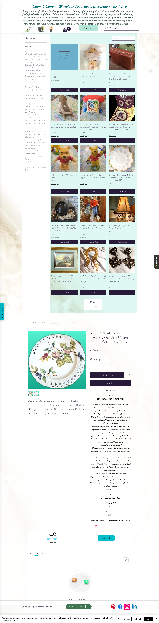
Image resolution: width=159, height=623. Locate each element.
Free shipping (55, 80)
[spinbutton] (95, 365)
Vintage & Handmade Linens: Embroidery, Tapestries (35, 124)
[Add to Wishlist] (128, 375)
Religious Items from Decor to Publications (35, 130)
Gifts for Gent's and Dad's (33, 70)
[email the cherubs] (28, 29)
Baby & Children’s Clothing (34, 73)
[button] (67, 29)
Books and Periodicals (32, 87)
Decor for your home (31, 104)
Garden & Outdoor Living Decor (36, 173)
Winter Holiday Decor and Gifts (36, 54)
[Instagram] (127, 607)
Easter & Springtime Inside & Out (36, 142)
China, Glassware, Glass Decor (35, 120)
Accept (148, 619)
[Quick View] (64, 57)
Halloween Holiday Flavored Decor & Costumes (35, 110)
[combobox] (123, 38)
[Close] (156, 619)
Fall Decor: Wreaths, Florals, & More (36, 157)
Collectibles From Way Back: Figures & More (35, 66)
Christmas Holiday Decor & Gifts (36, 115)
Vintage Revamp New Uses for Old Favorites (35, 135)
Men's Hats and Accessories (34, 95)
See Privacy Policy (9, 620)
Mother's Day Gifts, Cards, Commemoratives (33, 146)
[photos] (41, 28)
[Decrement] (92, 365)
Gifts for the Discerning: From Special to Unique (35, 163)
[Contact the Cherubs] (51, 29)
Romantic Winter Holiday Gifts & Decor (35, 168)
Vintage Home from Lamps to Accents (35, 99)
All (26, 51)
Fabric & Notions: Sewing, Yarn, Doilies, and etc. (36, 60)
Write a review (106, 538)
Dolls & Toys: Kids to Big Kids (35, 57)
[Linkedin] (134, 607)
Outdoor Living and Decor (34, 106)
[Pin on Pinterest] (96, 525)
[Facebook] (120, 607)
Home (30, 322)
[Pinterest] (113, 607)
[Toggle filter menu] (126, 560)
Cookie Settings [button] (124, 619)
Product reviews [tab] (36, 553)
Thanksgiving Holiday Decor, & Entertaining (35, 77)
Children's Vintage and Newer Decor (35, 83)
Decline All (137, 619)
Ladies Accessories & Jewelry (34, 117)
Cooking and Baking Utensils (35, 140)
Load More (93, 304)
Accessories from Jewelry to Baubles (34, 91)
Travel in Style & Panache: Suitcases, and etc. (34, 152)
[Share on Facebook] (91, 525)
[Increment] (98, 365)
